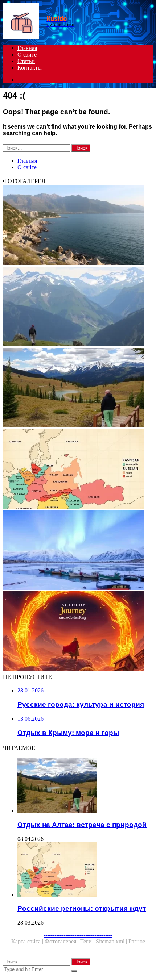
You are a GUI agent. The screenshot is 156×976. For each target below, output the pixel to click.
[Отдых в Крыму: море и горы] (78, 226)
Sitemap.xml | (112, 941)
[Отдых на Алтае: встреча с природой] (78, 388)
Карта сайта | (28, 941)
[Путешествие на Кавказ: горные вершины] (78, 307)
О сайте (27, 54)
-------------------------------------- (78, 935)
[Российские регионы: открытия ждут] (78, 469)
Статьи (26, 61)
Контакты (29, 67)
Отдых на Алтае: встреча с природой (82, 825)
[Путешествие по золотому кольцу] (78, 631)
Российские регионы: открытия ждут (81, 908)
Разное (136, 941)
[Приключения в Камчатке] (78, 550)
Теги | (88, 941)
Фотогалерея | (62, 941)
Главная (27, 48)
